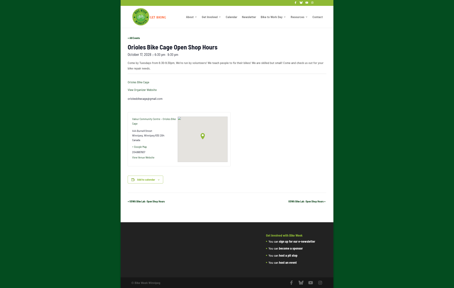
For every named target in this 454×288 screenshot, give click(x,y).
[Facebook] (295, 3)
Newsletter (249, 17)
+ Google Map (139, 146)
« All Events (134, 38)
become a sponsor (291, 248)
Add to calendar (146, 179)
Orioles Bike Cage (138, 82)
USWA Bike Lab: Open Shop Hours (146, 201)
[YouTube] (306, 3)
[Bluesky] (301, 3)
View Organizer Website (142, 90)
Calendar (231, 17)
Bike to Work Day (272, 17)
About (190, 17)
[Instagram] (312, 3)
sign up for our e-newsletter (297, 241)
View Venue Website (143, 157)
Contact (317, 17)
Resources (297, 17)
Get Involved (210, 17)
